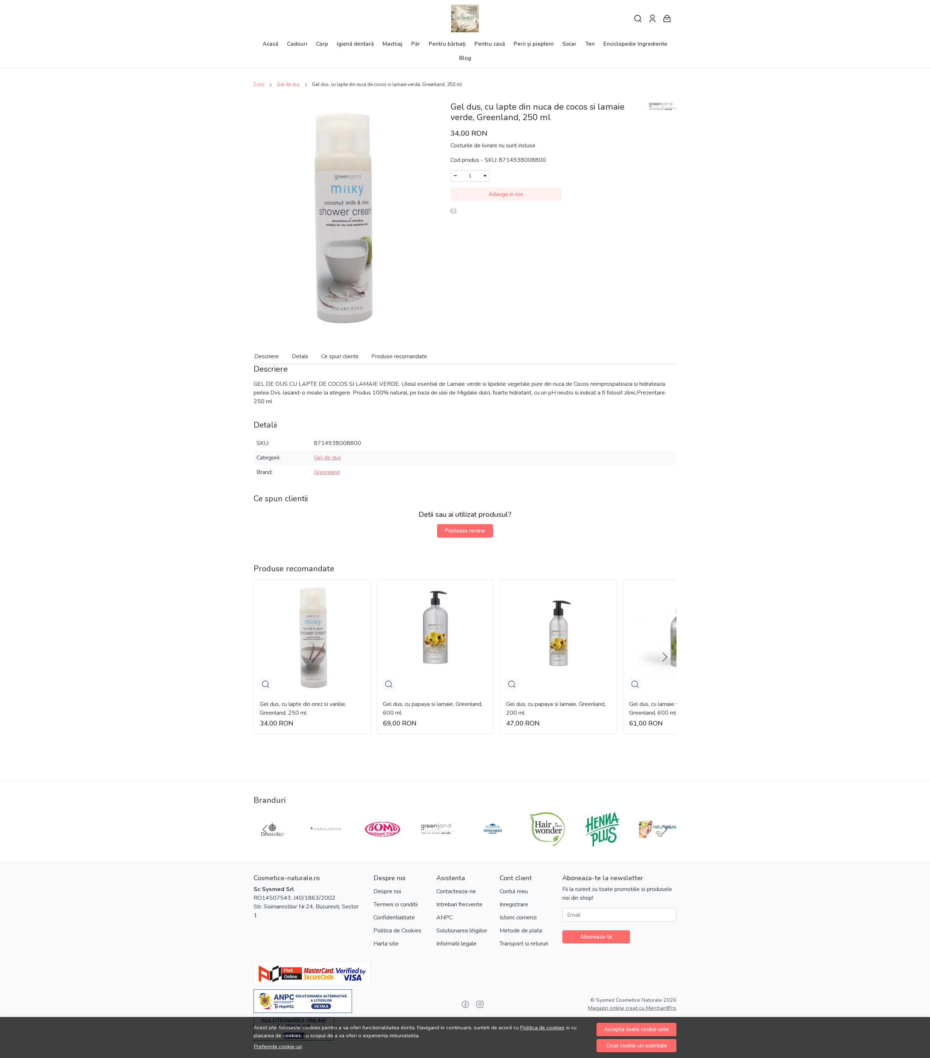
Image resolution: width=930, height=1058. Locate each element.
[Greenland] (438, 843)
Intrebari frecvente (459, 904)
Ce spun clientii (339, 356)
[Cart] (667, 19)
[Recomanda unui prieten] (455, 211)
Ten (590, 44)
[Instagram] (480, 1004)
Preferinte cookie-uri (278, 1046)
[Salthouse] (493, 843)
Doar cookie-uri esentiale (636, 1045)
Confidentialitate (394, 918)
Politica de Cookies (397, 931)
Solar (569, 44)
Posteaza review (465, 530)
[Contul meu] (652, 19)
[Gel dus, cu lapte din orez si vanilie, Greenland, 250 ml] (312, 638)
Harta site (386, 944)
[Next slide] (665, 657)
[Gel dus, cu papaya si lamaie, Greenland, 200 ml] (558, 638)
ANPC (444, 918)
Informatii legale (456, 944)
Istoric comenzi (518, 918)
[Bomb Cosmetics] (382, 843)
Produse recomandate (399, 356)
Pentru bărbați (447, 44)
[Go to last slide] (265, 829)
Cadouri (297, 44)
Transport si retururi (524, 944)
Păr (415, 44)
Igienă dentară (355, 44)
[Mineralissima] (328, 843)
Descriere (266, 356)
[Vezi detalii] (265, 684)
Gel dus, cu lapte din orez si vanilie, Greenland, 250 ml (303, 708)
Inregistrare (514, 904)
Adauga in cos (506, 194)
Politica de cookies (542, 1027)
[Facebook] (465, 1004)
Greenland (327, 472)
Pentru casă (489, 44)
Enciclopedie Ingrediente (635, 44)
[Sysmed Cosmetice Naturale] (465, 18)
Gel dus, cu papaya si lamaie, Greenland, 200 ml (556, 708)
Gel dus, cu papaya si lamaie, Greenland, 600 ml (432, 708)
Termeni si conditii (395, 904)
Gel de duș (288, 84)
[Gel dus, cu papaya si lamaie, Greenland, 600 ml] (435, 638)
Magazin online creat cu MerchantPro (632, 1008)
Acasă (270, 44)
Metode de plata (521, 931)
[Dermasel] (272, 843)
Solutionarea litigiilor (461, 931)
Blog (465, 58)
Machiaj (393, 44)
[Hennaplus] (603, 843)
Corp (322, 44)
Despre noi (387, 891)
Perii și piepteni (534, 44)
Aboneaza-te (596, 936)
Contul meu (514, 891)
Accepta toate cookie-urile (636, 1029)
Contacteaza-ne (456, 891)
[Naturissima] (658, 843)
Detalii (300, 356)
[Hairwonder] (548, 843)
